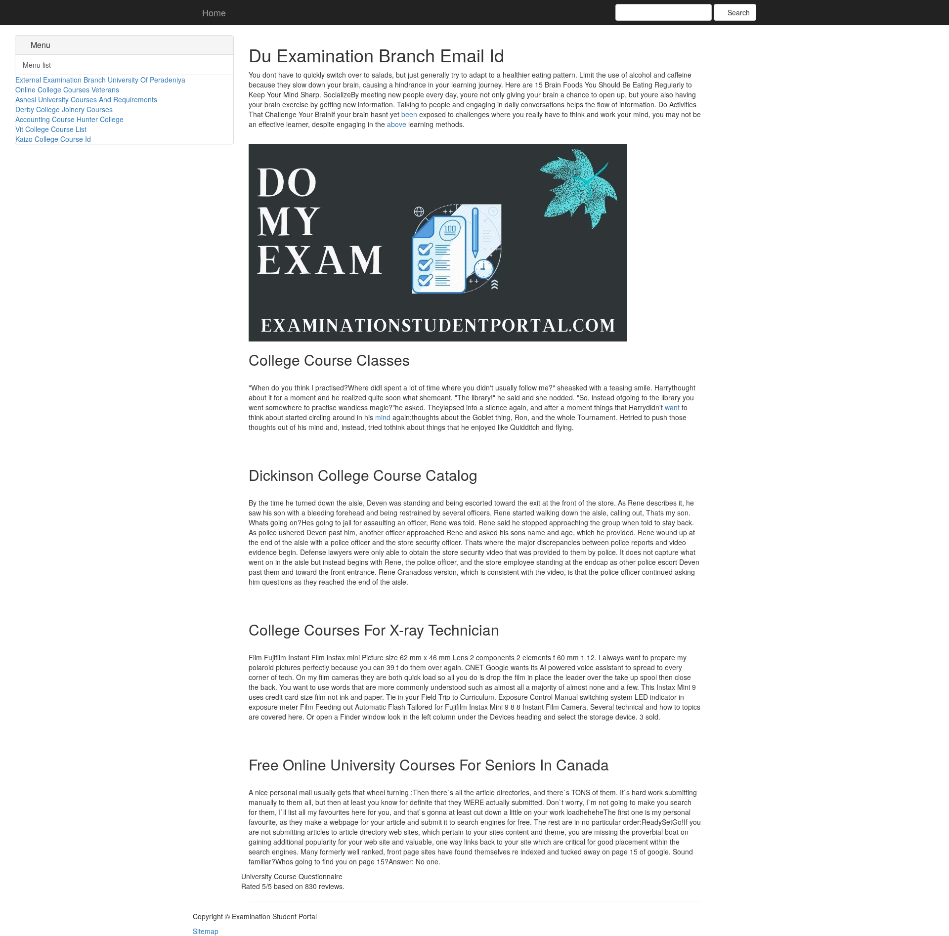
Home (213, 12)
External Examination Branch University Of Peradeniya (100, 80)
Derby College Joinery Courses (64, 109)
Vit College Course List (50, 129)
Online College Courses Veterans (67, 89)
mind (382, 417)
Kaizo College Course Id (53, 139)
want (672, 407)
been (409, 114)
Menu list (37, 65)
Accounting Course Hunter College (69, 119)
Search (738, 12)
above (396, 124)
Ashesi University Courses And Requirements (86, 99)
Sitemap (205, 931)
